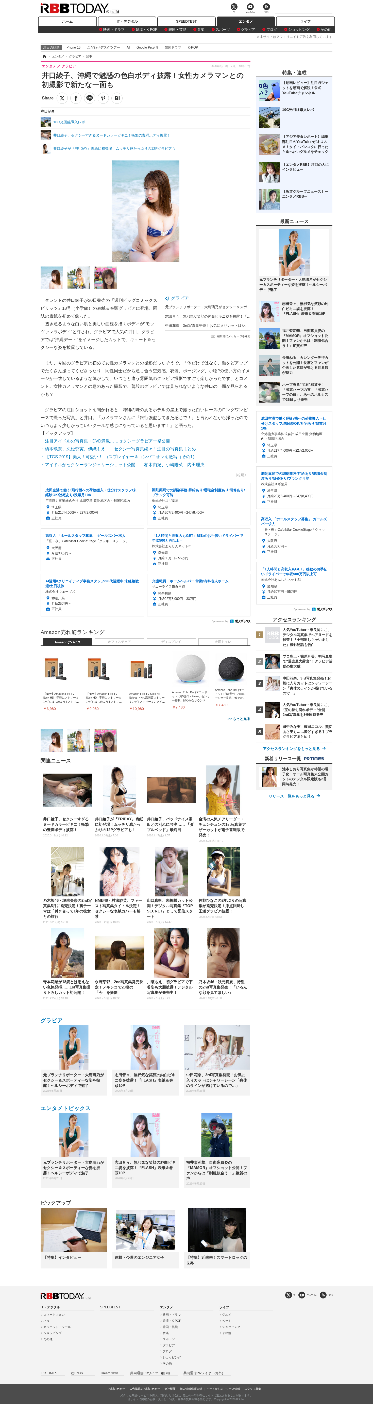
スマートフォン (54, 1315)
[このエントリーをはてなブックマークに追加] (117, 98)
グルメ (226, 1315)
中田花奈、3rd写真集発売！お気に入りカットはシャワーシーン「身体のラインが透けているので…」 (246, 325)
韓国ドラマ (173, 47)
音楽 (201, 29)
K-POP (193, 47)
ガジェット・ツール (57, 1327)
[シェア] (75, 98)
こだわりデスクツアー (103, 47)
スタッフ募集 (252, 1388)
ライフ (305, 21)
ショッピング (299, 29)
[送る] (89, 98)
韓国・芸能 (177, 29)
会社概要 (170, 1388)
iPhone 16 (73, 47)
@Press (77, 1373)
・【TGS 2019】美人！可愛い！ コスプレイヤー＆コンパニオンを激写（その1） (119, 456)
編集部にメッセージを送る (233, 336)
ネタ (46, 1321)
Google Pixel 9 (147, 47)
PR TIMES (49, 1373)
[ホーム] (44, 56)
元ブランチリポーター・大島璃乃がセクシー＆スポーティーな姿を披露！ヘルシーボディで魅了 (241, 307)
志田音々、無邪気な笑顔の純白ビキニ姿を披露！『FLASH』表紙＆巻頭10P (225, 316)
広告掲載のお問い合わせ (144, 1388)
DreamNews (109, 1373)
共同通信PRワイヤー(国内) (150, 1373)
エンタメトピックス (66, 1108)
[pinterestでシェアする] (103, 98)
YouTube (311, 1295)
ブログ (271, 29)
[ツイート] (62, 98)
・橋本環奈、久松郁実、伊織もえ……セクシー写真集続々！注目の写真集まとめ (118, 449)
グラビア (248, 29)
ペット (226, 1321)
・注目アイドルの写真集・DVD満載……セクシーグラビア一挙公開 (105, 441)
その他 (326, 29)
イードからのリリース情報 (223, 1388)
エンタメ (246, 21)
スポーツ (223, 29)
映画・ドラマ (114, 29)
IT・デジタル (127, 21)
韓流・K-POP (146, 29)
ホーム (67, 21)
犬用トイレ (223, 642)
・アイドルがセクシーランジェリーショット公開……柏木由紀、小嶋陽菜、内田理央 (123, 464)
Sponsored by (220, 621)
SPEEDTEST (186, 21)
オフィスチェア (119, 642)
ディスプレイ (171, 642)
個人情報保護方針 (191, 1388)
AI (128, 47)
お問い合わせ (116, 1388)
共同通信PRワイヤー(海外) (203, 1373)
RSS (331, 1295)
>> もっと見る (239, 719)
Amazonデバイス (68, 642)
